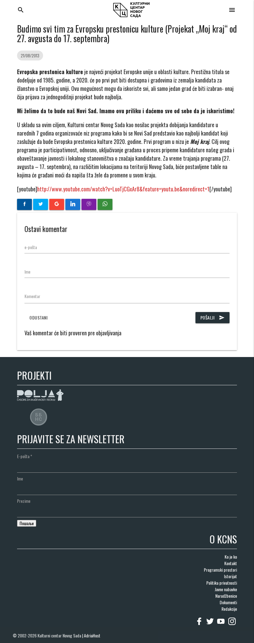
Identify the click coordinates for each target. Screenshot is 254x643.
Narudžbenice (226, 595)
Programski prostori (220, 569)
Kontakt (230, 563)
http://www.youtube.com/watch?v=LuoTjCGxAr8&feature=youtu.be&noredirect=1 (123, 189)
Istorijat (230, 576)
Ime (27, 271)
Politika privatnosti (221, 582)
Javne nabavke (226, 589)
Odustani (38, 317)
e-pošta (30, 247)
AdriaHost (92, 635)
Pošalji (212, 317)
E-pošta (24, 456)
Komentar (32, 296)
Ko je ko (231, 556)
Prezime (23, 501)
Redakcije (229, 608)
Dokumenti (228, 602)
